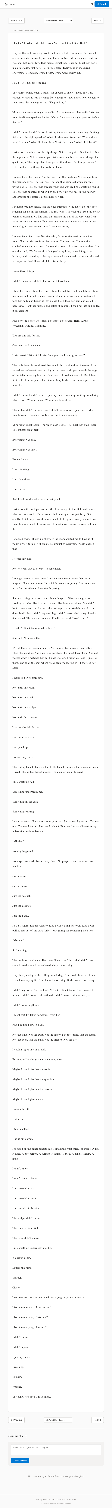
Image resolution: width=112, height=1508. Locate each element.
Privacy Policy (42, 1499)
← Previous (16, 20)
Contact (72, 1499)
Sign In (103, 4)
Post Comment (20, 1461)
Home (12, 4)
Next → (97, 20)
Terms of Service (58, 1499)
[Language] (92, 4)
